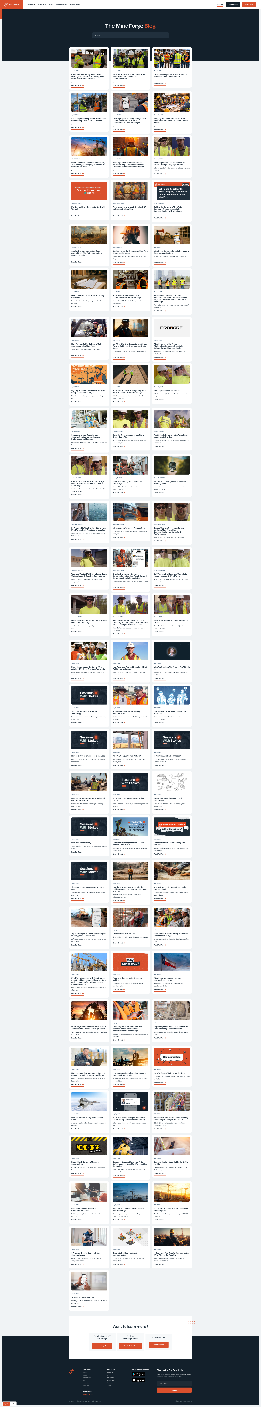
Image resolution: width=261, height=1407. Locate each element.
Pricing (85, 1375)
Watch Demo (249, 4)
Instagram (110, 1380)
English (6, 1404)
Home (85, 1372)
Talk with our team (158, 1344)
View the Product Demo (131, 1346)
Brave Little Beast (186, 1401)
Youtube (110, 1383)
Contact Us (86, 1383)
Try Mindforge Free (102, 1346)
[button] (32, 4)
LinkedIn (110, 1372)
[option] (13, 1404)
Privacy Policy (98, 1401)
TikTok (109, 1385)
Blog (84, 1380)
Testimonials (87, 1377)
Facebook (110, 1377)
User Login (86, 1385)
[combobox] (6, 1404)
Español (13, 1404)
